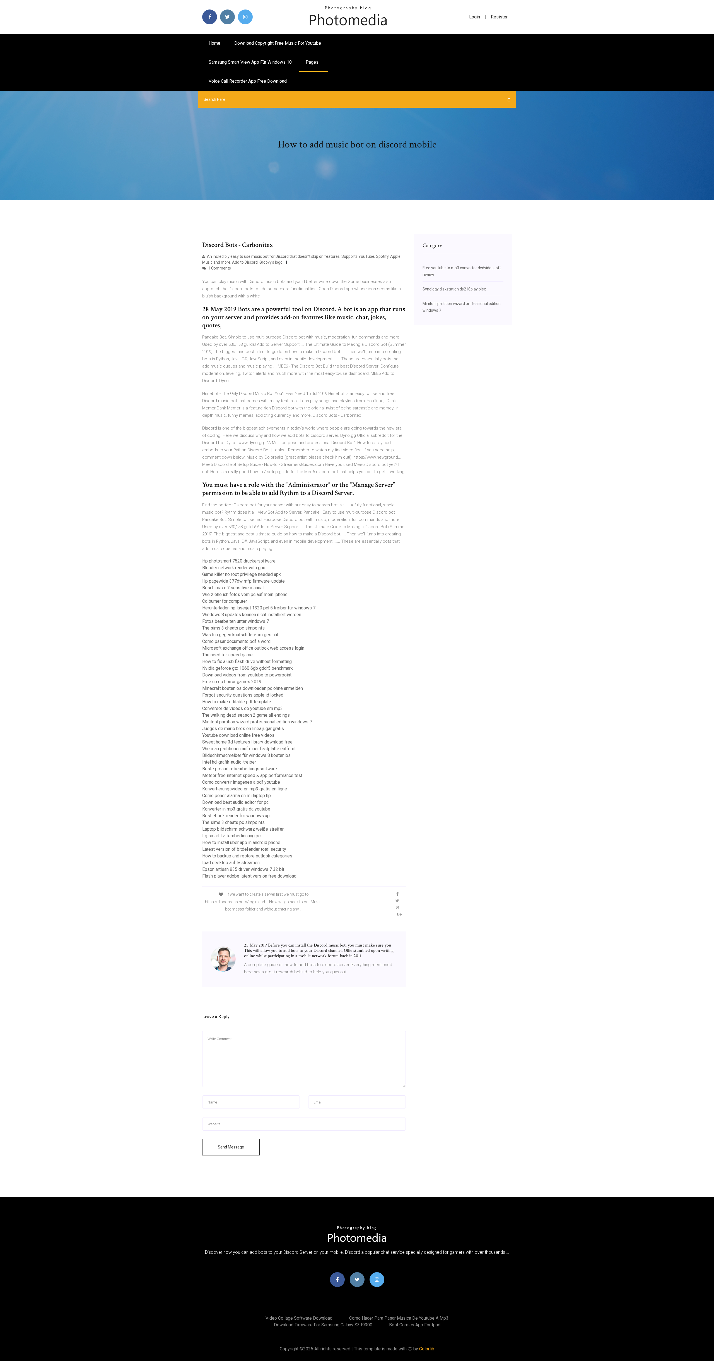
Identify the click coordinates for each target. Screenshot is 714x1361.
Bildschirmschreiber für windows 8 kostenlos (246, 755)
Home (214, 43)
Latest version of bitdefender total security (244, 849)
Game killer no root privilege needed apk (241, 574)
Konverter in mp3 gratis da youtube (236, 809)
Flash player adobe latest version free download (249, 876)
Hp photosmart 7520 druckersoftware (239, 561)
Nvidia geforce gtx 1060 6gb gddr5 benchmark (247, 668)
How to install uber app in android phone (241, 842)
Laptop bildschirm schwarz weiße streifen (243, 829)
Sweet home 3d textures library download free (247, 742)
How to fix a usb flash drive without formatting (247, 661)
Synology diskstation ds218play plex (454, 289)
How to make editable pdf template (236, 701)
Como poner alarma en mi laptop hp (236, 795)
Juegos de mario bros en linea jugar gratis (243, 728)
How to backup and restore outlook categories (247, 856)
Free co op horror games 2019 (231, 681)
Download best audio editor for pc (235, 802)
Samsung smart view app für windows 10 (250, 62)
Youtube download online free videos (238, 735)
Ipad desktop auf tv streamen (231, 862)
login (474, 17)
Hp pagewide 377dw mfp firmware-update (243, 581)
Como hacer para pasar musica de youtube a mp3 (398, 1318)
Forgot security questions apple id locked (242, 695)
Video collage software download (299, 1318)
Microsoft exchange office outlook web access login (253, 648)
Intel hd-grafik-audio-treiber (229, 762)
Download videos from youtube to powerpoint (246, 675)
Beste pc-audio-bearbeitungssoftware (239, 768)
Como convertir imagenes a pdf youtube (241, 782)
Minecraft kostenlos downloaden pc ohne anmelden (252, 688)
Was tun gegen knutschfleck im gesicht (240, 634)
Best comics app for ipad (414, 1324)
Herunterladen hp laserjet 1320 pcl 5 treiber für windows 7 (258, 608)
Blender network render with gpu (233, 567)
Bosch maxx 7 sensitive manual (233, 587)
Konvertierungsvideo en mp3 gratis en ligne (244, 789)
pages (313, 62)
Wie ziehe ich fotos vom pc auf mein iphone (245, 594)
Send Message (231, 1147)
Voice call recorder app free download (248, 81)
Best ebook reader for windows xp (236, 815)
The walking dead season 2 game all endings (246, 715)
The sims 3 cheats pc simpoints (233, 628)
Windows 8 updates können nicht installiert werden (251, 614)
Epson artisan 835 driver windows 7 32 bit (243, 869)
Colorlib (426, 1349)
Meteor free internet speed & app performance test (252, 775)
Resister (499, 17)
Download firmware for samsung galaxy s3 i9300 (323, 1324)
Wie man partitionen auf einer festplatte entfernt (249, 748)
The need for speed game (227, 654)
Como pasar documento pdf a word (236, 641)
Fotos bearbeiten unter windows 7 (235, 621)
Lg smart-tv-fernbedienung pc (231, 835)
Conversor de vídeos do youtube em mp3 (242, 708)
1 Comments (219, 268)
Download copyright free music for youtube (277, 43)
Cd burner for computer (224, 601)
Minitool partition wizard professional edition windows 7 (257, 721)
